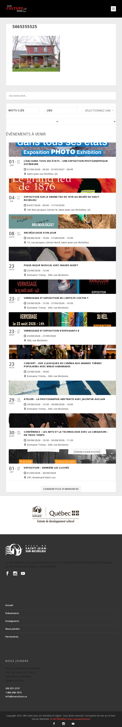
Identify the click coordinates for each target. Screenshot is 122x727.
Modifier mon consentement (73, 718)
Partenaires (11, 636)
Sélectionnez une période (98, 111)
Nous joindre (12, 628)
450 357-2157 (12, 688)
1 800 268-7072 (13, 692)
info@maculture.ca (16, 696)
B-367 (54, 718)
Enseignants (12, 621)
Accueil (9, 605)
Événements (12, 613)
